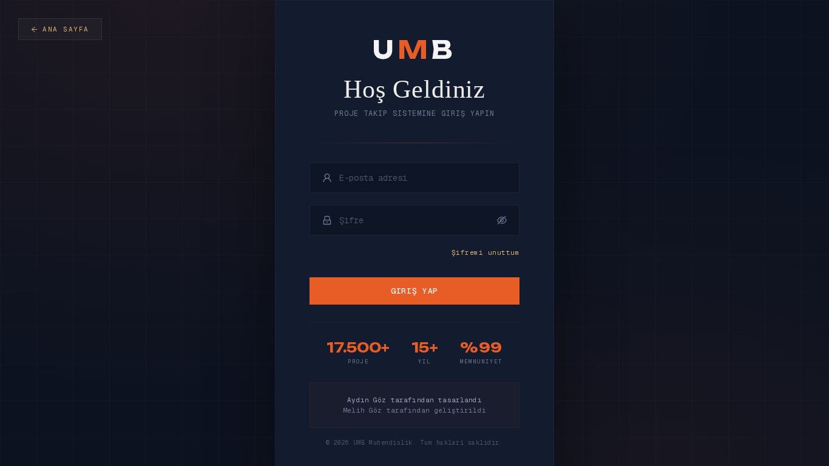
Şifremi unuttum (485, 252)
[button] (502, 220)
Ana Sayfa (65, 29)
